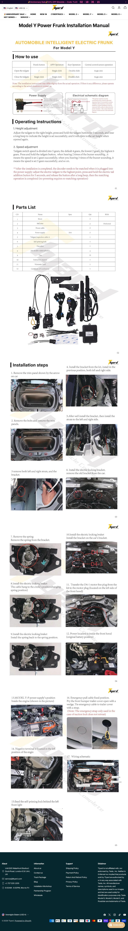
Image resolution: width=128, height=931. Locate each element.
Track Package (40, 877)
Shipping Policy (72, 868)
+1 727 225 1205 (12, 883)
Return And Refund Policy (76, 877)
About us (37, 868)
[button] (15, 8)
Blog (36, 882)
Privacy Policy (72, 882)
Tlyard (11, 921)
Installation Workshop (43, 886)
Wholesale (38, 895)
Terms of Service (73, 886)
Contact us (38, 873)
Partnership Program (42, 891)
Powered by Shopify (23, 921)
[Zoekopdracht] (113, 7)
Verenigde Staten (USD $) (15, 915)
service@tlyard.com (13, 879)
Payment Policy (72, 873)
